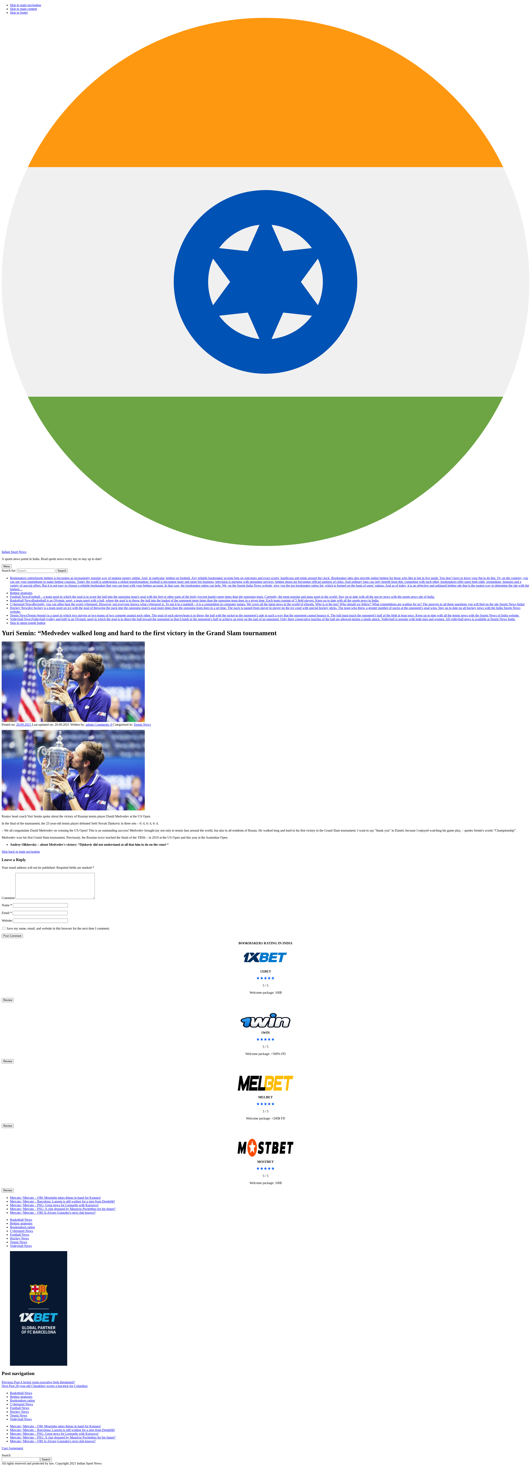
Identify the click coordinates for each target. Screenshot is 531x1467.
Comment (8, 898)
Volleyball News (262, 619)
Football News (222, 596)
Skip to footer (19, 12)
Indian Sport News (14, 552)
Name (7, 905)
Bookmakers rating (269, 583)
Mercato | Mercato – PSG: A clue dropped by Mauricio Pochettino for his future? (63, 1209)
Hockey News (19, 1238)
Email (7, 913)
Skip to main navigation (25, 5)
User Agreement (12, 1448)
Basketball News (194, 600)
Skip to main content (23, 9)
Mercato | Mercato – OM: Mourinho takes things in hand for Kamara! (55, 1197)
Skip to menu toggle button (27, 623)
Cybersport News (267, 604)
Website (7, 920)
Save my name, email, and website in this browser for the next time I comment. (58, 928)
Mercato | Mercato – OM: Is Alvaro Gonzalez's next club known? (53, 1212)
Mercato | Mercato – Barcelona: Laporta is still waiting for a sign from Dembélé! (62, 1201)
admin (90, 724)
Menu (6, 566)
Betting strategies (21, 593)
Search (6, 1455)
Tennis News (264, 615)
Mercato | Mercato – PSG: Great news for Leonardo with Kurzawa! (54, 1205)
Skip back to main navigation (21, 851)
